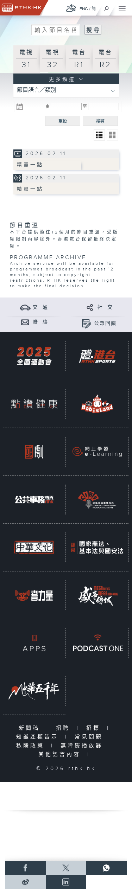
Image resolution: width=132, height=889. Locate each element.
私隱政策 (32, 746)
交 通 (40, 307)
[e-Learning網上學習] (97, 452)
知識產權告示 (39, 737)
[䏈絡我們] (25, 322)
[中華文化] (34, 547)
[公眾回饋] (86, 323)
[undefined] (71, 8)
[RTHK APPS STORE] (34, 643)
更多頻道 (61, 79)
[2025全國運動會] (34, 356)
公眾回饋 (105, 323)
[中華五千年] (34, 691)
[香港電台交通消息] (25, 307)
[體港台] (97, 356)
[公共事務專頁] (34, 499)
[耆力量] (34, 595)
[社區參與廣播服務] (97, 499)
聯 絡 (40, 322)
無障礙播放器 (83, 746)
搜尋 (100, 121)
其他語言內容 (61, 754)
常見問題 (90, 737)
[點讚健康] (34, 404)
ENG (84, 8)
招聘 (64, 728)
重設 (62, 121)
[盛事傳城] (97, 595)
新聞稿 (31, 728)
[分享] (90, 307)
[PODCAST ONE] (97, 643)
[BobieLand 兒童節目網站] (97, 404)
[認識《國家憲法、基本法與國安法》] (97, 547)
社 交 (105, 307)
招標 (94, 728)
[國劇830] (34, 452)
